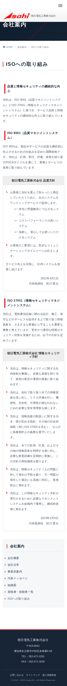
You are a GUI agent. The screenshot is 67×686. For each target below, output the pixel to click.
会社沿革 (13, 564)
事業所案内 (15, 571)
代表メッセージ (18, 578)
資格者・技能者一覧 (20, 591)
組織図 (12, 585)
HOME (9, 47)
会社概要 (13, 558)
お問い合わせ (17, 675)
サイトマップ (33, 675)
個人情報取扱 (49, 675)
